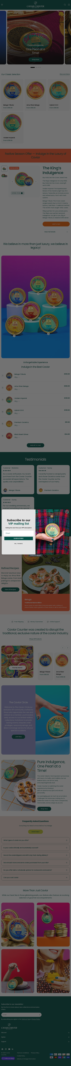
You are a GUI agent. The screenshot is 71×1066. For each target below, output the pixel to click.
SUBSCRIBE (19, 538)
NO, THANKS (19, 543)
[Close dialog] (66, 511)
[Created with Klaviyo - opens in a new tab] (35, 555)
